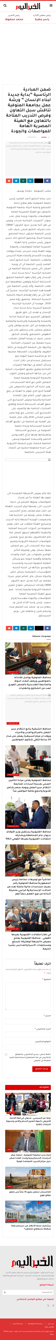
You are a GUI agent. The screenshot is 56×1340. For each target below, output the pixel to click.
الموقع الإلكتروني (43, 1042)
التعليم (9, 1149)
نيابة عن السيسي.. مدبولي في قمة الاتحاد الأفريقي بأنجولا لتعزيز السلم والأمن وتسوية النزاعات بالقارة (28, 1121)
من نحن (51, 1324)
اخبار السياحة (11, 1220)
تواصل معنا (49, 1327)
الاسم (47, 1015)
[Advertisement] (28, 52)
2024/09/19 (31, 137)
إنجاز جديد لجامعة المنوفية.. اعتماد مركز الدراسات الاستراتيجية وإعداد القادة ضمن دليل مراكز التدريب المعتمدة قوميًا (30, 1158)
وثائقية (9, 1186)
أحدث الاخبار (11, 1113)
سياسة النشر (18, 1324)
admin (43, 137)
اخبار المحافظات (12, 672)
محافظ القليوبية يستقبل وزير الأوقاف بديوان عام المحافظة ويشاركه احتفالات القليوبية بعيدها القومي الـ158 (28, 835)
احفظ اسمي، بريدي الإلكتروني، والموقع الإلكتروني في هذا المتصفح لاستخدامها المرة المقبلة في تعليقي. (30, 1058)
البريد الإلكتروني (42, 1028)
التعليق (46, 979)
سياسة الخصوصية (35, 1324)
